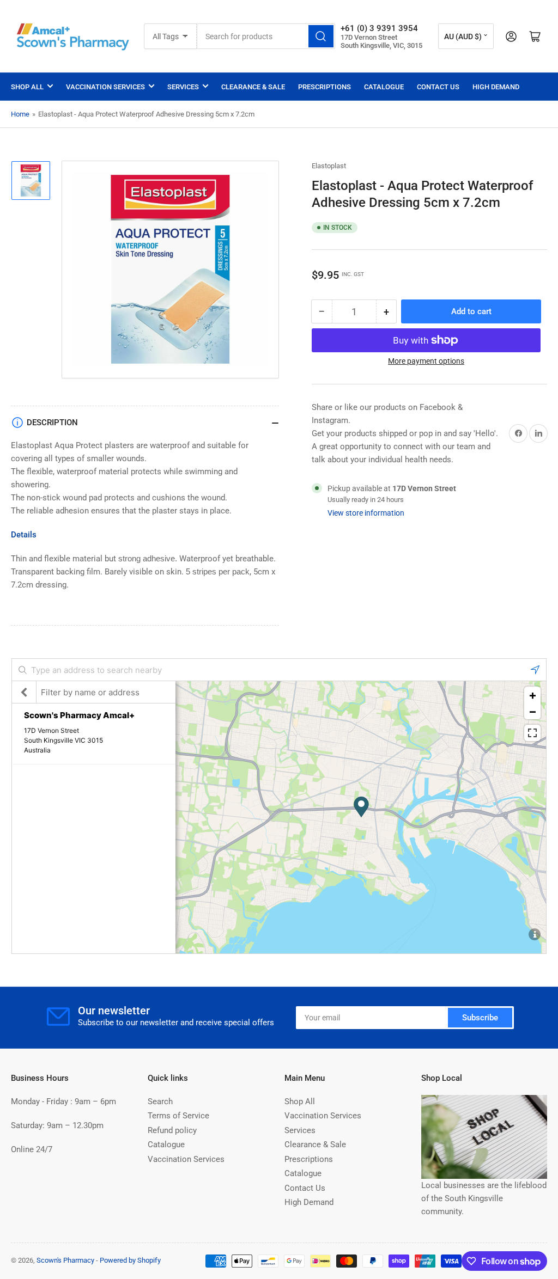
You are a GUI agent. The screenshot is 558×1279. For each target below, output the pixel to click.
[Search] (321, 36)
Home (20, 114)
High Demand (495, 87)
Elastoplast (329, 166)
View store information (365, 513)
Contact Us (438, 87)
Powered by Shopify (130, 1260)
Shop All (27, 87)
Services (183, 87)
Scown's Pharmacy (65, 1260)
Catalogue (384, 87)
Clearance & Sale (253, 87)
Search (160, 1101)
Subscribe (480, 1018)
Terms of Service (178, 1116)
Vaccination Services (105, 87)
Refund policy (172, 1130)
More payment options (426, 361)
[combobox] (266, 36)
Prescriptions (324, 87)
